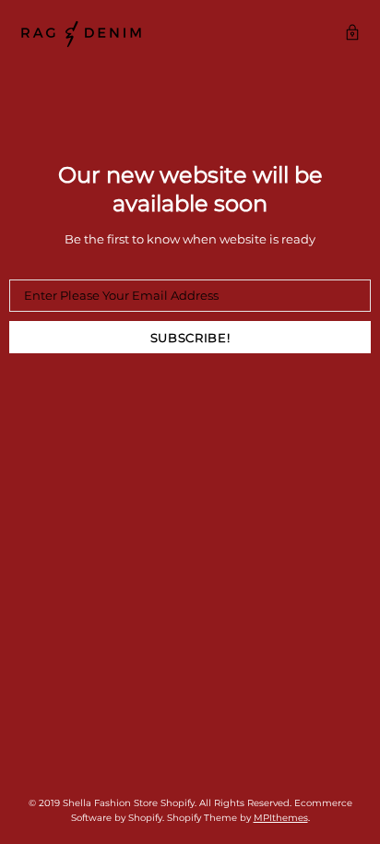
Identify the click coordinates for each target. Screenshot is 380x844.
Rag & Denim (81, 34)
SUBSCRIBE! (190, 337)
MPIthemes (281, 818)
